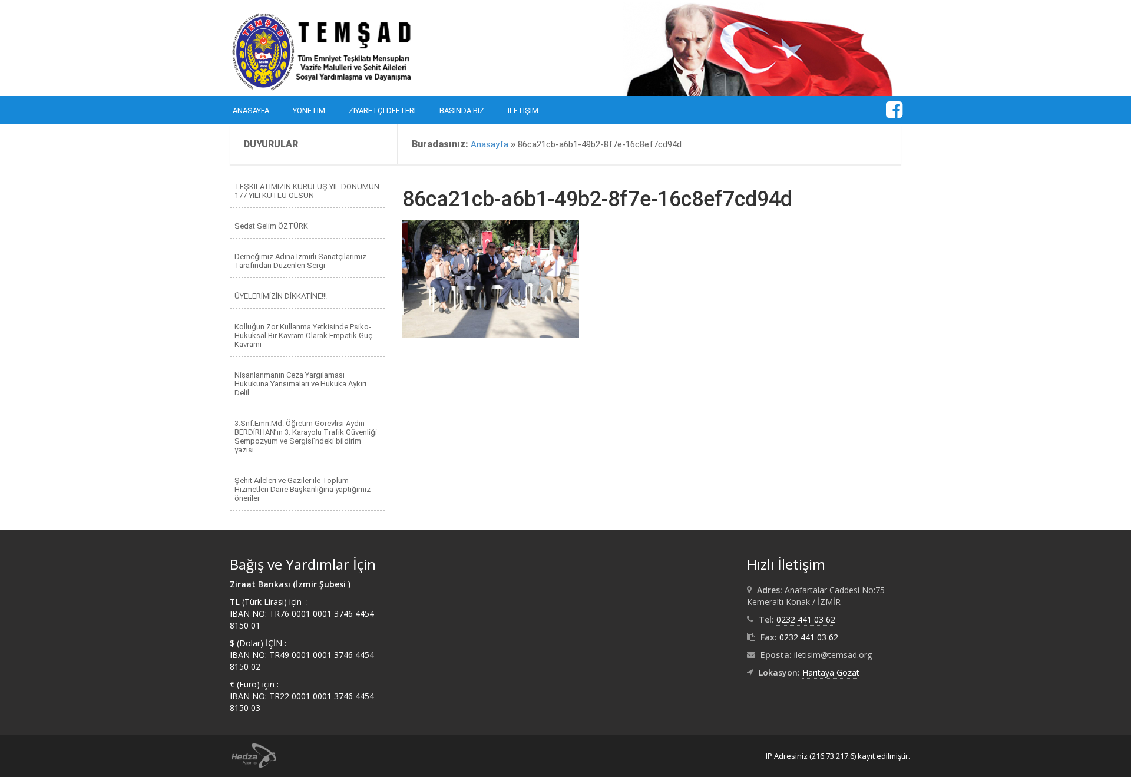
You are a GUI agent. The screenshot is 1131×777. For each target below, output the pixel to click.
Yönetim (309, 110)
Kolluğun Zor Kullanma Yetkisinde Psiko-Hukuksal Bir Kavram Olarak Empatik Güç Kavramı (303, 335)
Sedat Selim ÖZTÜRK (271, 225)
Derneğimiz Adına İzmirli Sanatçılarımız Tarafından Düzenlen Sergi (300, 261)
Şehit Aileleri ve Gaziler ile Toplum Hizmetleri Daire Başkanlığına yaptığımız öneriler (302, 489)
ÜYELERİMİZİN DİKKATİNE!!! (280, 296)
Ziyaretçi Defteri (382, 110)
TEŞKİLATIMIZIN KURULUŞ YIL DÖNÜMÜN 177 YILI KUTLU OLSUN (306, 191)
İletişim (523, 110)
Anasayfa (251, 110)
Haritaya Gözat (830, 672)
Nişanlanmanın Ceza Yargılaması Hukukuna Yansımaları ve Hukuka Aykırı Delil (300, 384)
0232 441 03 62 (805, 619)
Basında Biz (461, 110)
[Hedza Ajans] (248, 754)
